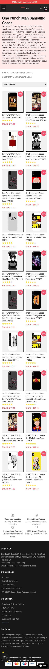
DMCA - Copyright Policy (11, 588)
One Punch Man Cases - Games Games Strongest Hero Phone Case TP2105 (36, 117)
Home (5, 72)
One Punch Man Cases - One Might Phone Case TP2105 (35, 438)
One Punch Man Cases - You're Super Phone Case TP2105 (36, 237)
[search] (41, 7)
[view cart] (45, 7)
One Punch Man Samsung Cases (17, 77)
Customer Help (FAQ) (10, 619)
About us (5, 577)
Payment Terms (8, 608)
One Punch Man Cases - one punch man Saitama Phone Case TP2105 (12, 357)
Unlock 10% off (5, 657)
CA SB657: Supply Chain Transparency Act (19, 592)
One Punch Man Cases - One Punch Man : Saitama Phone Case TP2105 (36, 276)
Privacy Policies (8, 585)
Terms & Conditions (10, 581)
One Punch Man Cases (21, 72)
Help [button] (44, 666)
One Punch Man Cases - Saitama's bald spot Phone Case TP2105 (35, 195)
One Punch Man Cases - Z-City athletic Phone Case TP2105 (12, 237)
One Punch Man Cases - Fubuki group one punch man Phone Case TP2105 (36, 156)
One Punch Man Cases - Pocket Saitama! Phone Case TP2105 (11, 156)
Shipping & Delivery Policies (13, 604)
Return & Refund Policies (12, 611)
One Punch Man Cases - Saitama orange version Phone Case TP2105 (35, 315)
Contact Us (6, 615)
